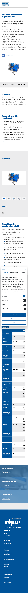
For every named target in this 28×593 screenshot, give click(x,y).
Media (12, 84)
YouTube (6, 568)
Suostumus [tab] (5, 272)
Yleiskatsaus (5, 84)
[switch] (24, 300)
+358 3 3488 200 (7, 554)
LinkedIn (6, 566)
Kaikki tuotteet (6, 472)
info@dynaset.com (8, 558)
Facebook (6, 563)
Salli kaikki (14, 314)
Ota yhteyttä (6, 498)
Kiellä (14, 322)
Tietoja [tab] (23, 272)
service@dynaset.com (9, 559)
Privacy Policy (7, 584)
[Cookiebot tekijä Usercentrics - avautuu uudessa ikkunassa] (20, 269)
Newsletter (6, 577)
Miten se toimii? (21, 84)
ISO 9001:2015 (7, 540)
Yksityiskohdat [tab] (14, 272)
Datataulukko (5, 327)
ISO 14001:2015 (7, 542)
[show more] (4, 141)
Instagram (6, 564)
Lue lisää (5, 485)
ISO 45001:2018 (7, 543)
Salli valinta (14, 318)
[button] (24, 178)
